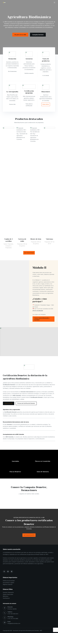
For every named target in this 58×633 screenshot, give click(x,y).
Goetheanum (6, 598)
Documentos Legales (8, 582)
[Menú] (54, 2)
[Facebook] (4, 571)
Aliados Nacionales (8, 594)
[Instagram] (8, 571)
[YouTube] (11, 571)
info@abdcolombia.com (13, 623)
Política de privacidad (9, 580)
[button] (29, 341)
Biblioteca (5, 596)
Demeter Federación (8, 592)
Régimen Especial (7, 584)
